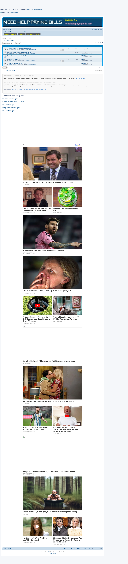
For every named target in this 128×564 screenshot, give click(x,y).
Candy (10, 56)
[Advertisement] (42, 5)
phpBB (48, 551)
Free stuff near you (8, 111)
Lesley (10, 60)
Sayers (10, 53)
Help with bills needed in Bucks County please (19, 55)
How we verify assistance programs (22, 89)
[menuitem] (11, 29)
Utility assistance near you (11, 108)
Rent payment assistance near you (13, 102)
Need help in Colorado (13, 59)
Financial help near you (10, 99)
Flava (83, 52)
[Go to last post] (89, 48)
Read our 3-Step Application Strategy (34, 9)
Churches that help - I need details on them (19, 48)
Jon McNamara (80, 78)
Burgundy (11, 64)
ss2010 (10, 49)
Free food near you (8, 105)
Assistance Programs (31, 49)
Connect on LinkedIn (40, 89)
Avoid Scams (13, 13)
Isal (83, 59)
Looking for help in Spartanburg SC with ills (19, 52)
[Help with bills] (52, 22)
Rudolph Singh (85, 48)
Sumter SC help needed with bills (16, 63)
